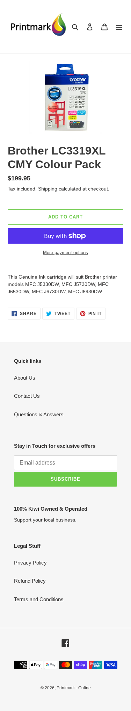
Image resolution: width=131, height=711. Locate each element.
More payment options (65, 252)
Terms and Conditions (39, 599)
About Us (24, 378)
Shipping (47, 189)
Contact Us (27, 396)
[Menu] (119, 26)
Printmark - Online (74, 687)
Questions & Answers (39, 414)
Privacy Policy (30, 563)
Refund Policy (30, 581)
